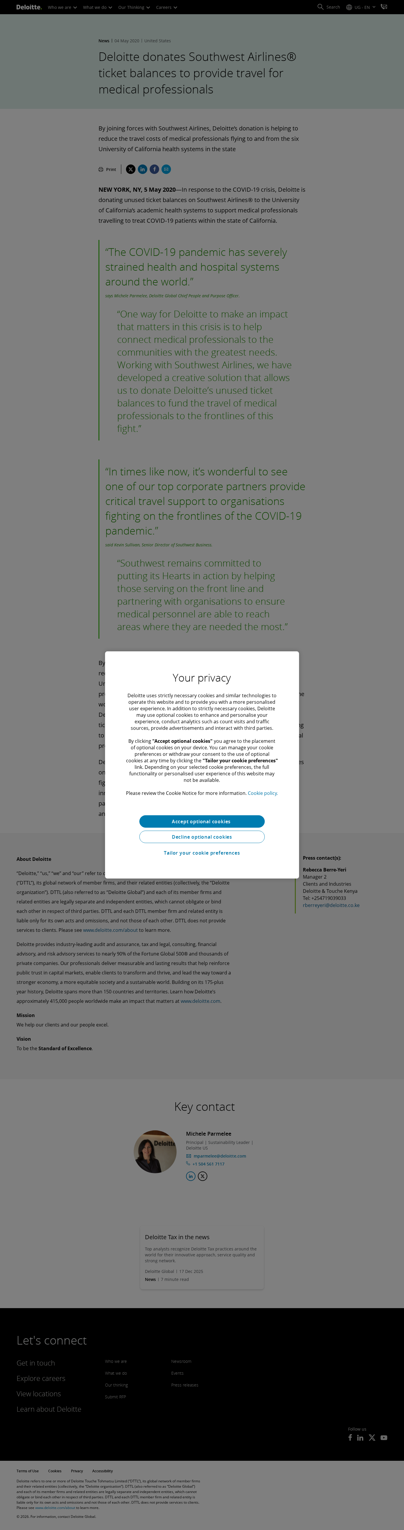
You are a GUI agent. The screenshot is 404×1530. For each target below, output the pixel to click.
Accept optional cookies (202, 821)
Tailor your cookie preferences (202, 853)
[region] (202, 765)
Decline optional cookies (202, 837)
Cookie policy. (263, 793)
